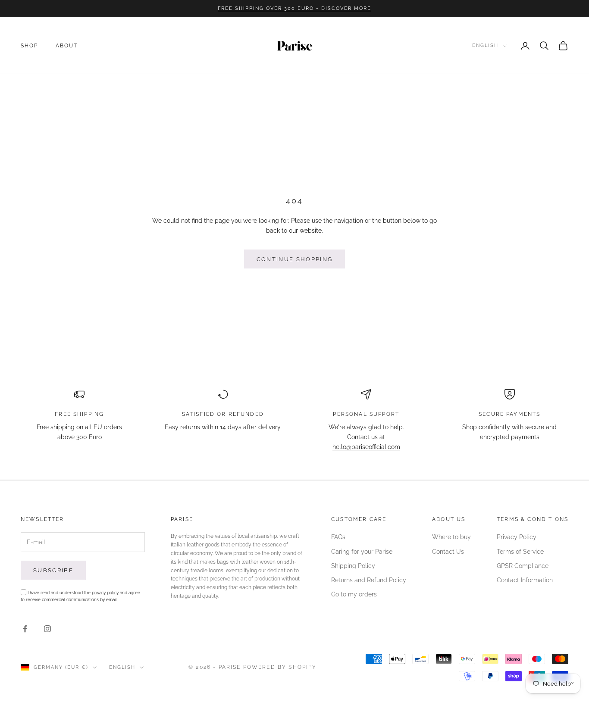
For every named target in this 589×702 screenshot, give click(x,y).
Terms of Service (520, 551)
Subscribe (53, 570)
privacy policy (105, 592)
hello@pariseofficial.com (366, 446)
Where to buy (451, 537)
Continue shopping (295, 259)
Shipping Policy (353, 565)
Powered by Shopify (280, 667)
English (485, 45)
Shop (29, 46)
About (67, 46)
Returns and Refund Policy (368, 580)
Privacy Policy (516, 537)
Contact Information (525, 580)
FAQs (338, 537)
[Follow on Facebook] (25, 628)
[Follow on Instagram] (47, 628)
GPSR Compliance (522, 565)
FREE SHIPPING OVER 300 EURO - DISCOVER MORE (294, 8)
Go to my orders (354, 594)
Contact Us (448, 551)
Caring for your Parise (361, 551)
